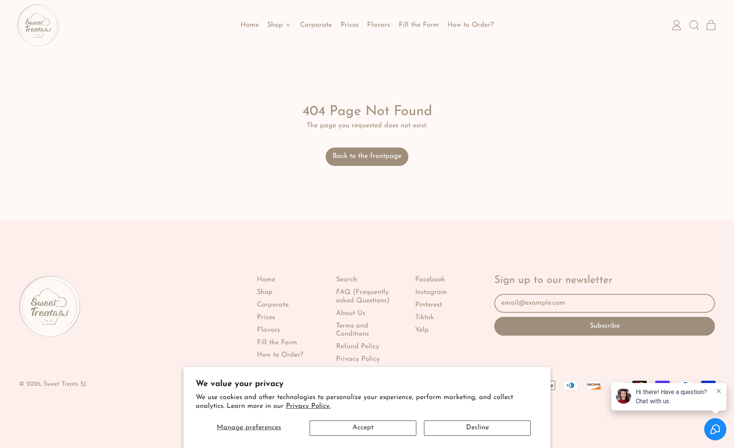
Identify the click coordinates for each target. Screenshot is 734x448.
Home (249, 25)
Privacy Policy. (308, 406)
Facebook (430, 279)
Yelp (422, 330)
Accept (362, 427)
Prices (350, 25)
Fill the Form (419, 25)
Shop (265, 292)
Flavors (378, 25)
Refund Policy (357, 346)
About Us (350, 313)
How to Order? (470, 25)
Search (346, 279)
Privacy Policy (358, 359)
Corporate (316, 25)
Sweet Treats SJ (65, 384)
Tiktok (424, 317)
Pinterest (428, 305)
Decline (477, 427)
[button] (694, 25)
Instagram (431, 292)
